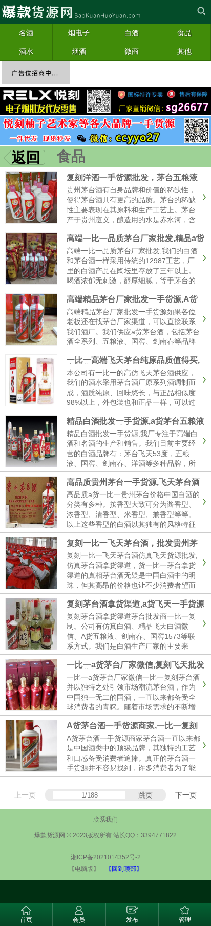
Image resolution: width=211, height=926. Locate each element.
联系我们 (105, 819)
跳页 (145, 795)
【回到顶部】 (124, 868)
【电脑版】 (84, 868)
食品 (71, 156)
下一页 (186, 795)
